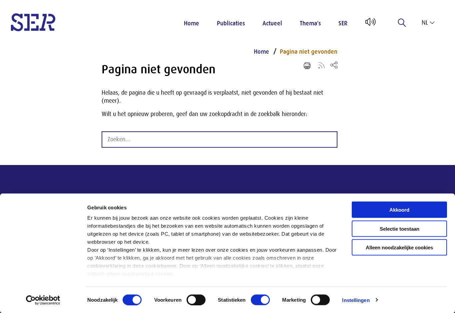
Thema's (310, 23)
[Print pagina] (307, 65)
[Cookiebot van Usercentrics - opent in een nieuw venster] (43, 300)
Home (191, 23)
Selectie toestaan (399, 228)
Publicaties (231, 23)
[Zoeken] (402, 22)
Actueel (272, 23)
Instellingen (355, 300)
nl (425, 22)
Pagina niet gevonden (308, 51)
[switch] (196, 299)
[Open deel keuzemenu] (333, 64)
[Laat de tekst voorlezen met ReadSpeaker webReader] (369, 24)
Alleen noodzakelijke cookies (399, 247)
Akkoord (399, 210)
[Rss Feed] (321, 65)
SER (342, 23)
